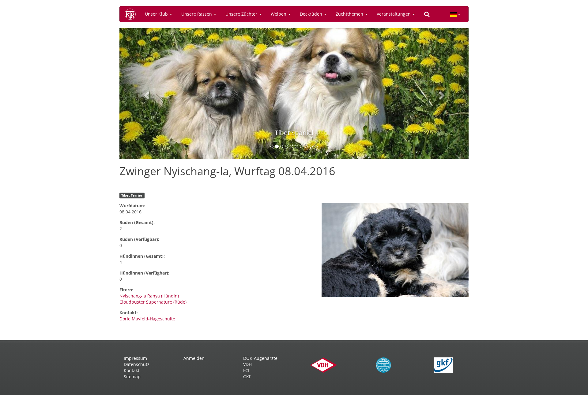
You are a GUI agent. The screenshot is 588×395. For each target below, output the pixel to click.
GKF (247, 376)
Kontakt (131, 370)
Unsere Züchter (241, 14)
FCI (246, 370)
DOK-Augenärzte (260, 358)
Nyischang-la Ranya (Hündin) (149, 296)
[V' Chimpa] (395, 250)
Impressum (135, 358)
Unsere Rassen (197, 14)
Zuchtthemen (350, 14)
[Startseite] (132, 14)
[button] (145, 93)
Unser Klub (157, 14)
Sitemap (132, 376)
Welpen (279, 14)
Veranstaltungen (394, 14)
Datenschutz (136, 364)
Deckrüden (311, 14)
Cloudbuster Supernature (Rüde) (153, 302)
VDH (247, 364)
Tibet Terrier (131, 195)
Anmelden (194, 358)
